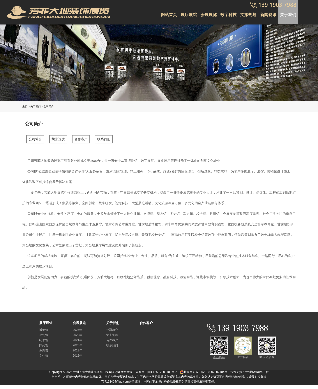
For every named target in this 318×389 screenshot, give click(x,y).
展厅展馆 (189, 14)
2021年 (77, 340)
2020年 (77, 345)
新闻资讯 (268, 14)
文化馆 (43, 355)
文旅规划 (248, 14)
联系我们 (103, 139)
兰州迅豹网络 (254, 372)
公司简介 (49, 106)
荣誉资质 (58, 139)
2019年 (77, 350)
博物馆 (43, 329)
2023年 (77, 329)
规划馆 (43, 335)
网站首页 (169, 14)
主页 (24, 106)
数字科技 (228, 14)
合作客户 (81, 139)
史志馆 (43, 350)
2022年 (77, 335)
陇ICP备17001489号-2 (162, 372)
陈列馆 (43, 345)
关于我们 (288, 14)
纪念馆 (43, 340)
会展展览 (209, 14)
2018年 (77, 355)
